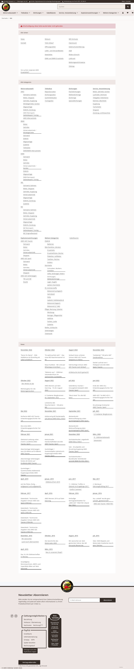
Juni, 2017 (72, 479)
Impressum (73, 43)
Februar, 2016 (74, 493)
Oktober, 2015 (50, 536)
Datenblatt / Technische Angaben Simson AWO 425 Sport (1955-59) (30, 510)
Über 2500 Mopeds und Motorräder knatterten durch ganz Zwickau (103, 543)
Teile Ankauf (49, 43)
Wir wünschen (27, 539)
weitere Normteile (53, 285)
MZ (22, 207)
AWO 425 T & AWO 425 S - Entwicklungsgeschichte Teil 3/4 (103, 397)
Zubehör (26, 145)
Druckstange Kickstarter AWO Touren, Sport (101, 406)
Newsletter (48, 55)
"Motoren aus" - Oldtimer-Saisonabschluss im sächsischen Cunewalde (54, 374)
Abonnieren (108, 600)
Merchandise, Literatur (53, 247)
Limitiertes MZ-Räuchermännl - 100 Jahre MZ (54, 405)
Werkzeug (50, 312)
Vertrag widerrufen (29, 662)
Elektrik (25, 139)
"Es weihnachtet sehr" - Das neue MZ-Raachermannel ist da (55, 357)
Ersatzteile (51, 250)
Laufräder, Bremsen (100, 95)
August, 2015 (73, 536)
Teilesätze (26, 148)
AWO (22, 92)
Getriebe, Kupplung (30, 101)
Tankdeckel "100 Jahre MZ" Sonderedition (102, 356)
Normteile (48, 265)
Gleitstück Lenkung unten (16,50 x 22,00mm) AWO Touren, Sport (30, 441)
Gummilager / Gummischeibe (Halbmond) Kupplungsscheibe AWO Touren (30, 471)
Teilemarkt (48, 334)
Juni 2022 (96, 380)
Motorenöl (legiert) (53, 303)
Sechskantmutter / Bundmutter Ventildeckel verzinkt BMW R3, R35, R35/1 (79, 459)
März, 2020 (97, 434)
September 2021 (74, 411)
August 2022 (49, 380)
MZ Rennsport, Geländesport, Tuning (30, 229)
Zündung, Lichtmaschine (101, 113)
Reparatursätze (50, 92)
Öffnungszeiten (50, 47)
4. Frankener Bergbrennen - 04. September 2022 (54, 396)
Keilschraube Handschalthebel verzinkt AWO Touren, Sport (54, 441)
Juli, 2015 (96, 536)
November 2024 (26, 350)
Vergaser (96, 110)
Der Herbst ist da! (28, 384)
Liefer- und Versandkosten (54, 51)
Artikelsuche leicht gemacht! (79, 372)
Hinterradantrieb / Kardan (29, 167)
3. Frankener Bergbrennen (103, 414)
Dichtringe (72, 98)
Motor (25, 124)
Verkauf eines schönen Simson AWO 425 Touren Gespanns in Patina (77, 357)
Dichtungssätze (50, 95)
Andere (49, 262)
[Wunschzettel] (127, 13)
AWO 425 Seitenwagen (29, 276)
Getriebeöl (51, 294)
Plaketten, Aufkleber (54, 256)
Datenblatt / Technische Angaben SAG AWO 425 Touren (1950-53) (29, 529)
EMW (22, 154)
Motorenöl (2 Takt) (53, 306)
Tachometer (97, 107)
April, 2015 (24, 549)
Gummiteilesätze (51, 98)
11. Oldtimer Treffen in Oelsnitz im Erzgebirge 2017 (78, 485)
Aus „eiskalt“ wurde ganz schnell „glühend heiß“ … (101, 499)
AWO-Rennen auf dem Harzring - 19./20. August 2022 (53, 388)
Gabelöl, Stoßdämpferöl (55, 300)
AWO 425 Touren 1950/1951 (103, 504)
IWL (22, 182)
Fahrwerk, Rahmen (29, 95)
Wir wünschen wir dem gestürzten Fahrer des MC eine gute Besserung (78, 543)
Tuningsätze (49, 101)
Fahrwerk (26, 136)
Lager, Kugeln (52, 282)
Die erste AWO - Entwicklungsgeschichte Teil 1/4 (30, 428)
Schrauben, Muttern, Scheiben (54, 269)
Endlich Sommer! (76, 489)
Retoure (47, 39)
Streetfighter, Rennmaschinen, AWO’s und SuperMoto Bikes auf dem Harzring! (31, 565)
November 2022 (98, 350)
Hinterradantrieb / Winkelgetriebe (29, 131)
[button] (123, 13)
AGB (70, 51)
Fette (49, 297)
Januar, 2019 (49, 479)
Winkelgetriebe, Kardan (31, 104)
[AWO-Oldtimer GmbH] (8, 6)
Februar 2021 (25, 434)
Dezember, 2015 (26, 536)
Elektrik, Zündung (29, 110)
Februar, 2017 (25, 493)
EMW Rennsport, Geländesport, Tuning (30, 178)
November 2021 (50, 411)
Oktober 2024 (50, 350)
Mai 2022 (24, 411)
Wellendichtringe (75, 95)
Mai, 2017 (96, 479)
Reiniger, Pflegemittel (54, 315)
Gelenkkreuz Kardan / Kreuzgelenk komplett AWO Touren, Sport (78, 388)
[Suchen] (128, 6)
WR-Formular (73, 39)
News (123, 1)
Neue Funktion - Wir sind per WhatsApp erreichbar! (55, 366)
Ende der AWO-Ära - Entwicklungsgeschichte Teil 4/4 (103, 388)
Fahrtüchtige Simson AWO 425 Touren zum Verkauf (78, 366)
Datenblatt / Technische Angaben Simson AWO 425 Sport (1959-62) (30, 500)
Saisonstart (98, 440)
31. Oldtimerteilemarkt (102, 437)
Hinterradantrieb (29, 195)
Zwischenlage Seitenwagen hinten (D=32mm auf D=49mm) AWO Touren (30, 461)
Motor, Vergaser (28, 98)
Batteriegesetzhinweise (77, 62)
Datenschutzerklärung (76, 47)
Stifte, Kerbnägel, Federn (56, 274)
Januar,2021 (49, 434)
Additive (50, 318)
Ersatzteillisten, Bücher (55, 253)
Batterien (50, 244)
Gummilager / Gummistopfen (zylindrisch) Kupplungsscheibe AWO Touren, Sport (54, 452)
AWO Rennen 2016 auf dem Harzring (54, 499)
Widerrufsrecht (74, 55)
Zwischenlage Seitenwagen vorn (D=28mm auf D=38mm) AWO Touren (31, 451)
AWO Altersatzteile (29, 118)
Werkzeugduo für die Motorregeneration (28, 390)
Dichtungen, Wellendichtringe (53, 278)
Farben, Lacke (52, 321)
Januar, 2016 (97, 493)
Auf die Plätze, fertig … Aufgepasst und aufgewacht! (31, 485)
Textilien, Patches (53, 259)
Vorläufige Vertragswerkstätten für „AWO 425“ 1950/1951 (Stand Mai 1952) (79, 501)
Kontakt (128, 1)
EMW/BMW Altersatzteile (32, 151)
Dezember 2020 (74, 434)
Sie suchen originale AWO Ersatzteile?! (30, 71)
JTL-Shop (124, 667)
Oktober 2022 (25, 380)
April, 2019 (24, 479)
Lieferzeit (72, 58)
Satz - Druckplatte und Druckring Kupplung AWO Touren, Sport (78, 449)
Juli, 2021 (96, 411)
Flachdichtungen (75, 92)
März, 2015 (49, 549)
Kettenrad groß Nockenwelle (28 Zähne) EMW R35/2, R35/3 (55, 417)
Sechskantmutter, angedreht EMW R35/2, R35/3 (79, 440)
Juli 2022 (72, 380)
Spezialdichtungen (75, 101)
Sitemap (72, 66)
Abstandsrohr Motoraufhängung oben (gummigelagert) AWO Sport (78, 428)
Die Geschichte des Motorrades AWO (51, 542)
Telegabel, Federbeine (100, 98)
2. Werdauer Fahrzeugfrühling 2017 (101, 485)
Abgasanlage (27, 107)
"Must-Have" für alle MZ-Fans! (77, 396)
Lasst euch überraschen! (30, 542)
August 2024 (73, 350)
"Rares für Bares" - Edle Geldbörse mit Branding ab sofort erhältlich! (30, 357)
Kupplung (96, 104)
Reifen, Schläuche (51, 327)
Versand (44, 666)
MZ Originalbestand (30, 233)
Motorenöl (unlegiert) (54, 291)
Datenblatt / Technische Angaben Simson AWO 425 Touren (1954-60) (30, 520)
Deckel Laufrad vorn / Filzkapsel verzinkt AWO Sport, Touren (101, 365)
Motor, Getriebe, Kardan (101, 92)
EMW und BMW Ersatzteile (54, 58)
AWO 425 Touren (27, 241)
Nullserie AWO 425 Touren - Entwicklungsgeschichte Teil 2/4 (30, 418)
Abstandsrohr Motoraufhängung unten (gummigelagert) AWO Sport (78, 418)
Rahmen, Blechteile (99, 101)
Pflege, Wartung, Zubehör (53, 309)
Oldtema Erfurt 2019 (53, 482)
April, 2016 (48, 493)
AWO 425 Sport (26, 258)
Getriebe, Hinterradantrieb (29, 251)
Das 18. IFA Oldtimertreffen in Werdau (30, 555)
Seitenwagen (49, 331)
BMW (22, 121)
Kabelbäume (74, 238)
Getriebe (26, 127)
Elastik (25, 282)
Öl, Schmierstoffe (51, 288)
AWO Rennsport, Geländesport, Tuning (30, 114)
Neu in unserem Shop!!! (54, 552)
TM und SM (27, 279)
